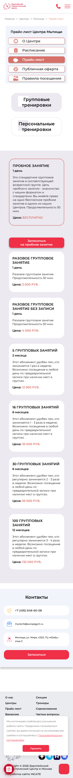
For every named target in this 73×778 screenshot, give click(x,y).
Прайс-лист (13, 708)
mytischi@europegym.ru (29, 624)
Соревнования (46, 708)
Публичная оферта (40, 69)
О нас (9, 697)
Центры (10, 703)
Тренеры (42, 703)
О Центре (31, 41)
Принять (36, 748)
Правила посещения (41, 78)
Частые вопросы (47, 714)
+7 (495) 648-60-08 (28, 610)
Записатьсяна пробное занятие (36, 242)
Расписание (33, 50)
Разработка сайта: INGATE (23, 774)
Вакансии (12, 714)
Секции (41, 697)
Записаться (37, 654)
